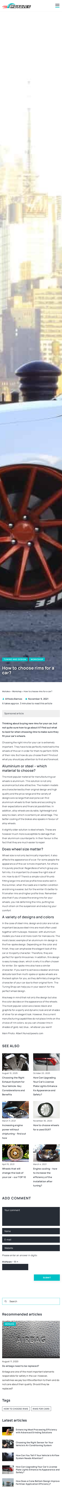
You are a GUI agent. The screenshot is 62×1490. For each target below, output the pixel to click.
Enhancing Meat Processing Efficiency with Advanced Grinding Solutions (36, 1431)
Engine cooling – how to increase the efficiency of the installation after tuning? (45, 1177)
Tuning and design (15, 659)
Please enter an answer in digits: (20, 1255)
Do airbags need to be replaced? (20, 1366)
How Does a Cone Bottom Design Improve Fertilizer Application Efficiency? (38, 1482)
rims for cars (41, 1408)
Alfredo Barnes (13, 699)
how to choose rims (16, 1408)
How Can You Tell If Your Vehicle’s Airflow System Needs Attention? (37, 1457)
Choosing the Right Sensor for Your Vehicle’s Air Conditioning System (34, 1444)
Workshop (37, 659)
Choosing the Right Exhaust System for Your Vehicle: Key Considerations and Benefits (13, 1086)
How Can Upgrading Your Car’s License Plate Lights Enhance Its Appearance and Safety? (45, 1086)
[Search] (5, 1301)
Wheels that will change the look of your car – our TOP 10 (14, 1173)
